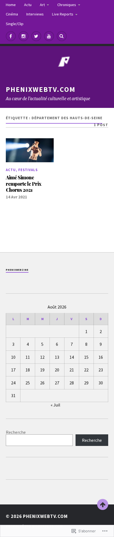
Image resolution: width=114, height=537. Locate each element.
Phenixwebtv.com (41, 89)
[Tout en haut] (102, 504)
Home (11, 4)
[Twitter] (36, 36)
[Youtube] (49, 36)
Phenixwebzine (17, 269)
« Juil (55, 405)
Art (42, 4)
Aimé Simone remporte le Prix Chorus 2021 (23, 183)
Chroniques (66, 4)
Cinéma (12, 14)
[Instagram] (23, 36)
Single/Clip (15, 23)
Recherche (16, 432)
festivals (28, 170)
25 (27, 383)
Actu (28, 4)
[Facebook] (11, 36)
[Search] (62, 36)
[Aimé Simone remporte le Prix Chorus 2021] (30, 150)
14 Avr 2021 (16, 197)
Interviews (35, 14)
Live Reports (62, 14)
